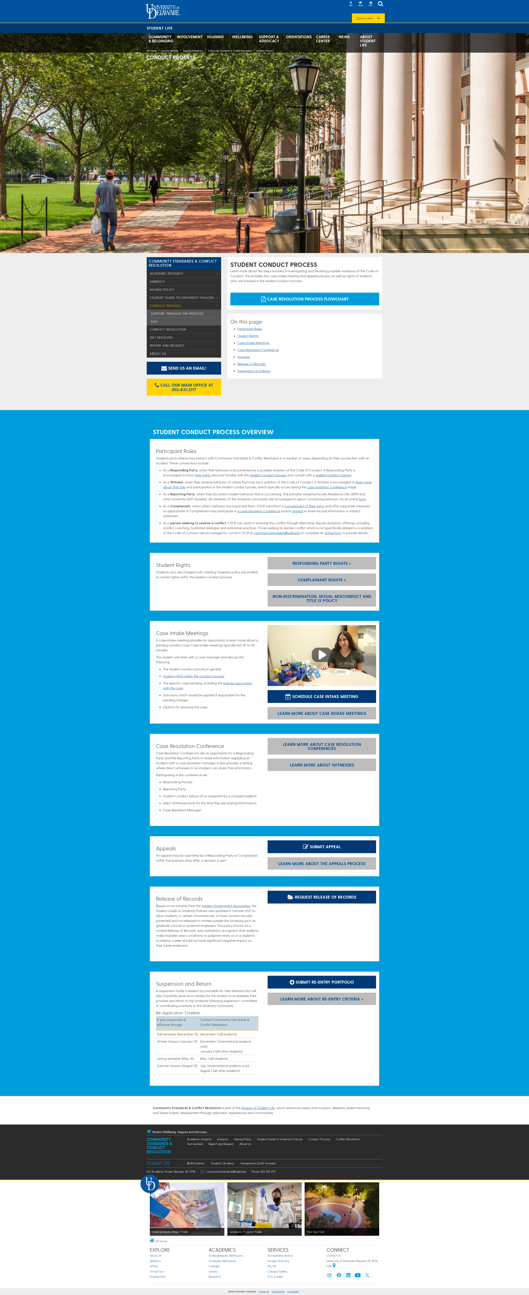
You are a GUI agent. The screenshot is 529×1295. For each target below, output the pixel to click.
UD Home (152, 51)
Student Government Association (226, 906)
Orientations (299, 37)
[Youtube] (358, 1276)
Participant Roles (249, 329)
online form (333, 533)
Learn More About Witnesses (322, 764)
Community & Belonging (161, 39)
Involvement (190, 37)
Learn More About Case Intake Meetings (322, 713)
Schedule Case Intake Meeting (324, 696)
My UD (272, 1266)
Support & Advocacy (269, 39)
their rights (202, 475)
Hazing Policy (162, 289)
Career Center (323, 39)
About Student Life (368, 41)
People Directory (278, 1261)
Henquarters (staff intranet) (258, 1163)
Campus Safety (277, 1271)
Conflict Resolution (168, 329)
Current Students (169, 51)
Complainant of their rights (304, 506)
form (362, 499)
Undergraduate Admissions (226, 1255)
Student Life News (222, 1163)
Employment (158, 1276)
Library (213, 1271)
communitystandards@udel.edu (277, 533)
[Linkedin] (348, 1276)
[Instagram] (329, 1276)
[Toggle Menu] (217, 273)
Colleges (214, 1266)
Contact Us (333, 1255)
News (344, 37)
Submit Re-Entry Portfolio (324, 981)
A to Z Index (275, 1276)
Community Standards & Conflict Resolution (229, 51)
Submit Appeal (325, 846)
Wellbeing (242, 37)
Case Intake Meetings (253, 343)
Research (214, 1276)
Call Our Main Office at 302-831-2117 (186, 387)
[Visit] (351, 4)
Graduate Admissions (222, 1261)
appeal (297, 511)
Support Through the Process (177, 313)
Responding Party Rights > (322, 563)
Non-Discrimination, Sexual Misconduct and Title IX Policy (322, 598)
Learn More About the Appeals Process (321, 863)
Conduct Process (265, 51)
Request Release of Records (325, 896)
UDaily (154, 1266)
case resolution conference (327, 487)
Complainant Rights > (322, 579)
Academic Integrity (167, 273)
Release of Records (251, 364)
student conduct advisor (333, 475)
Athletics (155, 1261)
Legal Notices (278, 1291)
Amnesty (157, 281)
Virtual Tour (157, 1271)
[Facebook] (339, 1276)
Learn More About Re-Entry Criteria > (321, 998)
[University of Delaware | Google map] (334, 1266)
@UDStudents (195, 1163)
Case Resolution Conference (258, 350)
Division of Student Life (258, 1108)
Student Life (160, 28)
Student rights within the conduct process (193, 676)
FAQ (154, 321)
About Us (158, 353)
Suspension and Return (254, 371)
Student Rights (248, 336)
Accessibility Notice (280, 1255)
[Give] (370, 4)
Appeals (243, 357)
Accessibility (293, 1291)
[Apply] (360, 4)
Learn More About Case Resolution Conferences (322, 746)
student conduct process (268, 475)
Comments (264, 1291)
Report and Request (167, 345)
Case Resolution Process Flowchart (307, 298)
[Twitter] (367, 1276)
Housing (215, 37)
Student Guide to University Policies (182, 297)
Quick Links (364, 18)
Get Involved (161, 337)
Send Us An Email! (186, 367)
